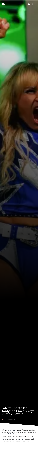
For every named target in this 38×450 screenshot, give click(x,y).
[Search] (32, 4)
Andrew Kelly (6, 419)
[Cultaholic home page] (15, 4)
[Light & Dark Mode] (29, 4)
